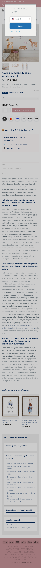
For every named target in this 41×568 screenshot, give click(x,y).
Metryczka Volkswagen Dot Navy (9, 421)
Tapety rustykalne (14, 553)
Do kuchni (10, 496)
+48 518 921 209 (14, 148)
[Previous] (5, 43)
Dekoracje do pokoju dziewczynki (19, 510)
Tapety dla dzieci (28, 549)
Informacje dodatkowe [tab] (11, 169)
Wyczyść (36, 90)
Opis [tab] (3, 164)
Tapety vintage (28, 553)
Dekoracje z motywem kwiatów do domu (21, 493)
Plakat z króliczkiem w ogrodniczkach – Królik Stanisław (29, 422)
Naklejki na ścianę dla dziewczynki (18, 528)
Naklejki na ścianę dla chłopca (17, 525)
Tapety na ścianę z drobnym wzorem (19, 502)
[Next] (36, 43)
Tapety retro (28, 551)
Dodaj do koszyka (23, 110)
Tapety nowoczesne (28, 554)
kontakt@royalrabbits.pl (17, 144)
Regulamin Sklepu (21, 559)
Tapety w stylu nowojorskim (20, 556)
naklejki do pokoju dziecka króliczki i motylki (18, 328)
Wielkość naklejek (16, 93)
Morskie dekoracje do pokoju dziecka (19, 499)
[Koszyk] (3, 10)
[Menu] (38, 10)
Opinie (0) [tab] (5, 173)
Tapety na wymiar (15, 551)
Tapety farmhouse (12, 554)
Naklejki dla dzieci (13, 520)
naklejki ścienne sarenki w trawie (20, 325)
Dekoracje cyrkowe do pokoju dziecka (20, 463)
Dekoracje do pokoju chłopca (17, 446)
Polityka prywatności (29, 557)
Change (20, 26)
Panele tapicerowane (11, 557)
